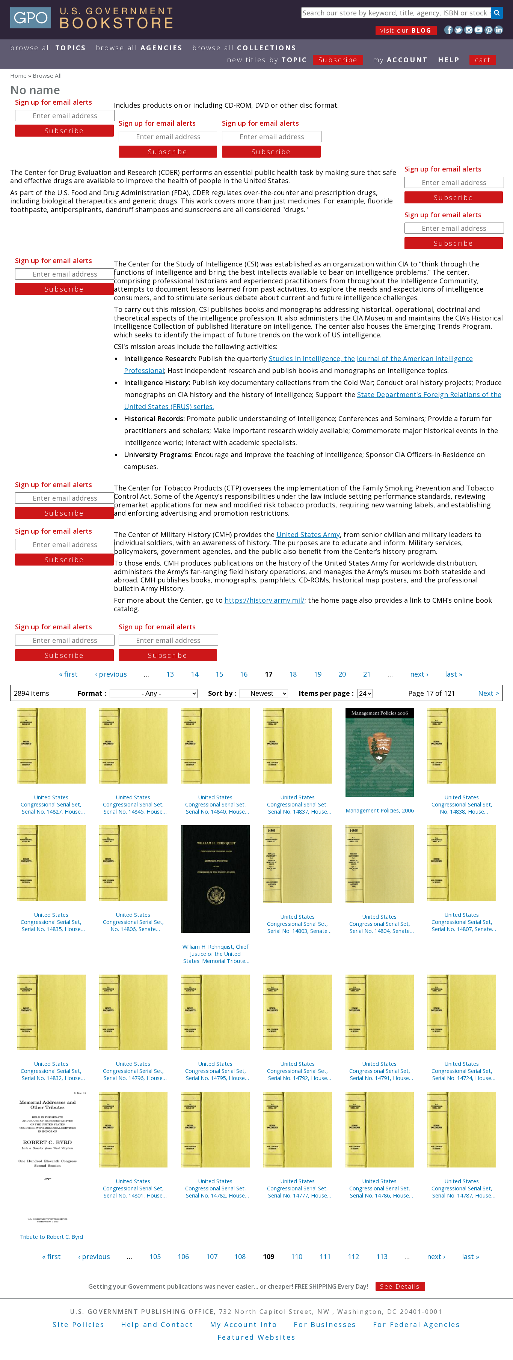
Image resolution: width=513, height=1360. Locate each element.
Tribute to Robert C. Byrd (51, 1236)
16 (243, 673)
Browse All (48, 47)
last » (453, 673)
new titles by (292, 59)
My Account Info (244, 1324)
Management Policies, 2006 (380, 810)
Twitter (458, 30)
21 (367, 673)
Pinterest (488, 30)
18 (293, 673)
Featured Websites (256, 1337)
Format (90, 693)
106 (183, 1256)
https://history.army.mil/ (265, 600)
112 (353, 1256)
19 (317, 673)
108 (240, 1256)
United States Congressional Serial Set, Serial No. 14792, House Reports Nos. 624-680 (297, 1071)
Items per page (325, 693)
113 (382, 1256)
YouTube (478, 30)
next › (419, 673)
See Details (400, 1286)
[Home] (95, 25)
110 (296, 1256)
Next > (488, 693)
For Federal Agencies (416, 1324)
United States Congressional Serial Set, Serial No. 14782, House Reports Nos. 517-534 (215, 1188)
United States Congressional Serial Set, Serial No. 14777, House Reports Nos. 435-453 (297, 1188)
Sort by (221, 693)
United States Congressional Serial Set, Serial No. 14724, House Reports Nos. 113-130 (462, 1071)
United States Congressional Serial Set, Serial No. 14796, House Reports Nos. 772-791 (133, 1071)
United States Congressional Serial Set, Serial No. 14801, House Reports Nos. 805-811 (133, 1188)
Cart (483, 59)
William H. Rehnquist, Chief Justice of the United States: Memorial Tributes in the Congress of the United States (215, 953)
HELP (449, 59)
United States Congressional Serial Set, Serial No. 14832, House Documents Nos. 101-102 (51, 1071)
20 (342, 673)
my (400, 59)
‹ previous (111, 673)
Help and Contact (157, 1324)
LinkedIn (498, 30)
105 (155, 1256)
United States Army (308, 534)
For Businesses (325, 1324)
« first (68, 673)
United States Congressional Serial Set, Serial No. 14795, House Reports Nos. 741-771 (215, 1071)
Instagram (468, 30)
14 (194, 673)
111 (325, 1256)
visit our (406, 30)
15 (219, 673)
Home (18, 75)
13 (170, 673)
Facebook (448, 30)
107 (211, 1256)
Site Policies (78, 1324)
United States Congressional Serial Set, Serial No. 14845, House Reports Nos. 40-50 (133, 804)
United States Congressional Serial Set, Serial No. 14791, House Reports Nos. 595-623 (379, 1071)
